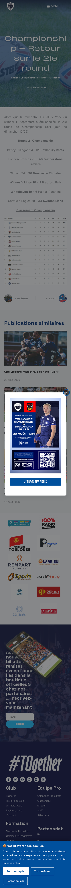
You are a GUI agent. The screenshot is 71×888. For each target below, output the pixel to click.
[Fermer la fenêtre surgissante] (66, 392)
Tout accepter (16, 871)
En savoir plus (11, 863)
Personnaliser (15, 881)
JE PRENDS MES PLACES (35, 482)
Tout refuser (42, 871)
